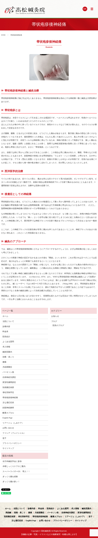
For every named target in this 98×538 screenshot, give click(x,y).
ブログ (54, 321)
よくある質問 (8, 342)
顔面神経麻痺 (8, 408)
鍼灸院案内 (7, 352)
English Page (7, 418)
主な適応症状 (8, 403)
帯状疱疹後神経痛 (10, 397)
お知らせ (55, 316)
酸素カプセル (8, 413)
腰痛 (4, 362)
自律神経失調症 (9, 377)
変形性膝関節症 (9, 382)
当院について (8, 321)
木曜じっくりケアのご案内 (14, 466)
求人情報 (6, 347)
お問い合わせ (8, 428)
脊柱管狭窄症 (8, 392)
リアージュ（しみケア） (13, 423)
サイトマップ (8, 448)
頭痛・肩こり (8, 357)
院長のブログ (58, 325)
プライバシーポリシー (12, 443)
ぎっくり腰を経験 (10, 477)
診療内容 (6, 326)
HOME (3, 35)
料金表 (5, 331)
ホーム (5, 316)
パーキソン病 (8, 372)
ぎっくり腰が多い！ (11, 482)
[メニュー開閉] (92, 9)
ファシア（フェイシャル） (14, 433)
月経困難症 (7, 367)
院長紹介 (6, 337)
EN (85, 9)
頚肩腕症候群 (8, 387)
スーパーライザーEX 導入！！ (16, 471)
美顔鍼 (8, 513)
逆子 (4, 438)
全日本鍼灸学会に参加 (12, 461)
